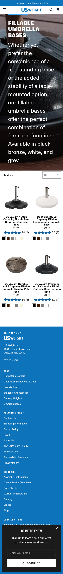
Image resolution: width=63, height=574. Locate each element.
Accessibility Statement (16, 457)
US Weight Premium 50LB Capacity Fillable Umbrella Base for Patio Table (47, 287)
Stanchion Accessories (16, 392)
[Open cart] (58, 10)
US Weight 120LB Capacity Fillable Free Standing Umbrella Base (16, 220)
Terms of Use (11, 451)
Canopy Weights (13, 398)
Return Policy (11, 429)
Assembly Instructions (16, 477)
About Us (9, 440)
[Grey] (12, 238)
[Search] (51, 10)
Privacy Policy (11, 462)
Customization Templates (17, 482)
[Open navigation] (5, 10)
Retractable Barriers (14, 376)
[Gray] (47, 238)
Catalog (8, 499)
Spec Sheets (10, 488)
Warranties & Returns (15, 493)
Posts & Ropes (11, 387)
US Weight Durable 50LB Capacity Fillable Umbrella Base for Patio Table (16, 287)
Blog (6, 510)
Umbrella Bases (12, 404)
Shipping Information (15, 423)
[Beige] (21, 238)
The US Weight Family (16, 446)
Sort (47, 175)
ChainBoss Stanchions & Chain (20, 381)
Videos (7, 504)
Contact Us (10, 418)
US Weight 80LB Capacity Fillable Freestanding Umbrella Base (46, 220)
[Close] (57, 528)
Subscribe (31, 563)
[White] (16, 238)
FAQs (7, 434)
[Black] (3, 238)
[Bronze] (8, 238)
